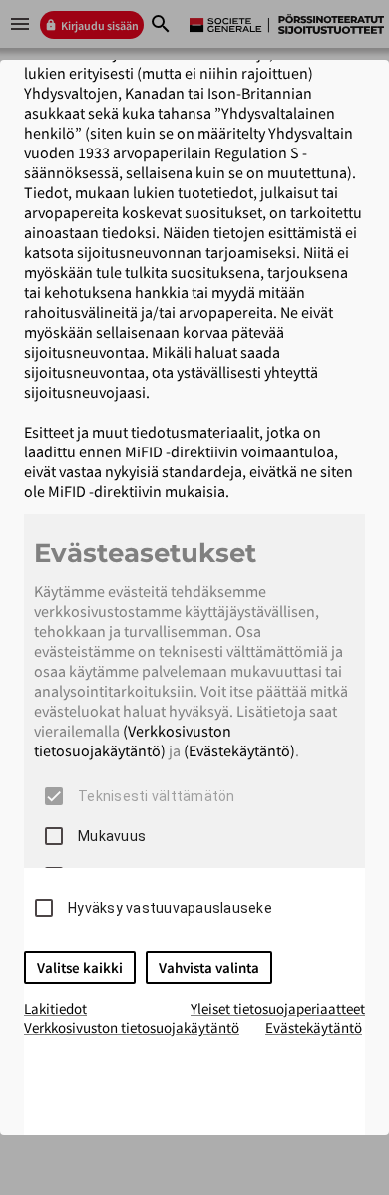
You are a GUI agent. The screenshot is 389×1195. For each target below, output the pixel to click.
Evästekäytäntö (313, 1027)
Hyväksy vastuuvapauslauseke (170, 908)
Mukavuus (112, 836)
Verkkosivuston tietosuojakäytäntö (131, 1027)
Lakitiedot (55, 1008)
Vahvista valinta (209, 967)
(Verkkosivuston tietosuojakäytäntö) (132, 740)
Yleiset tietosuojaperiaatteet (278, 1008)
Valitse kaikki (80, 967)
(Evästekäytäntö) (239, 750)
